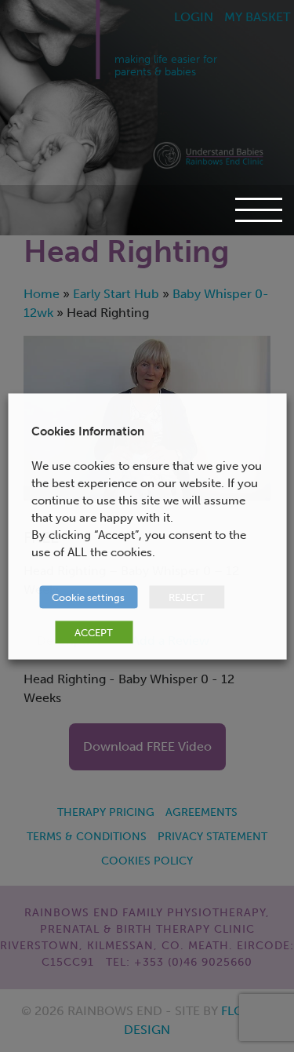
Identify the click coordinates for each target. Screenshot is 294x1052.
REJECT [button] (187, 596)
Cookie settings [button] (88, 596)
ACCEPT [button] (93, 632)
